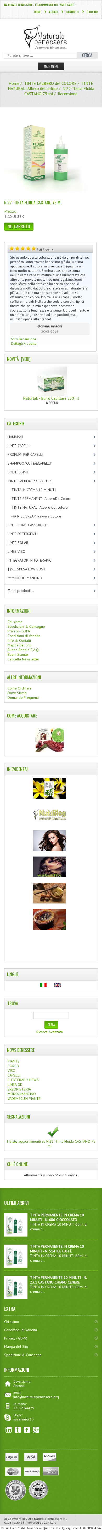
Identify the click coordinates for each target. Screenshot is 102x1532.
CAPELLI (14, 1075)
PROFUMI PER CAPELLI (30, 454)
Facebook (27, 1430)
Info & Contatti (19, 640)
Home (37, 12)
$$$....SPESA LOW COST (31, 569)
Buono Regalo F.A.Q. (23, 649)
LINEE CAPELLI (24, 445)
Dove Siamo (17, 693)
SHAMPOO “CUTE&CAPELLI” (35, 463)
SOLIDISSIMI (22, 472)
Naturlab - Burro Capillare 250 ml (51, 398)
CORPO (13, 1066)
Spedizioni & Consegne (26, 626)
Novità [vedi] (19, 359)
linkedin (8, 1430)
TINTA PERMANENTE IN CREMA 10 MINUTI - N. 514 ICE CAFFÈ (57, 1248)
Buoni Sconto (18, 654)
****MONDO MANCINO (30, 578)
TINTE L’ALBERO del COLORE (50, 83)
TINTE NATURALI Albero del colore (50, 86)
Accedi (53, 12)
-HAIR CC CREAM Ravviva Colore (39, 516)
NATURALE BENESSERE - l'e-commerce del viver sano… (40, 5)
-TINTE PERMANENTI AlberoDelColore (44, 498)
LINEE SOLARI (23, 542)
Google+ (36, 1430)
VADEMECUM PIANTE (24, 1098)
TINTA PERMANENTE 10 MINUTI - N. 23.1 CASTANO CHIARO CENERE (58, 1280)
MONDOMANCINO (22, 1094)
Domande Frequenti (23, 697)
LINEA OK (15, 1084)
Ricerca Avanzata (49, 1032)
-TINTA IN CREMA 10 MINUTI (36, 489)
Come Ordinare (20, 688)
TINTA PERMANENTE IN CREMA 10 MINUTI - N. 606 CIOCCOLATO (57, 1217)
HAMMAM (20, 436)
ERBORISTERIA (19, 1089)
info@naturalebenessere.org (36, 1397)
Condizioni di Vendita (24, 635)
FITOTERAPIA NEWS (23, 1080)
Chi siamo (15, 621)
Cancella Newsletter (23, 659)
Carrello (72, 12)
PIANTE (13, 1061)
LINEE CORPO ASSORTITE (33, 525)
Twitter (18, 1430)
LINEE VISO (21, 551)
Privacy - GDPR (19, 631)
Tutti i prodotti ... (21, 590)
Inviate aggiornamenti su (51, 1143)
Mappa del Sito (20, 645)
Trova (12, 1003)
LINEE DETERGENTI (27, 534)
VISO (11, 1070)
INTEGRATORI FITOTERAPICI (34, 560)
